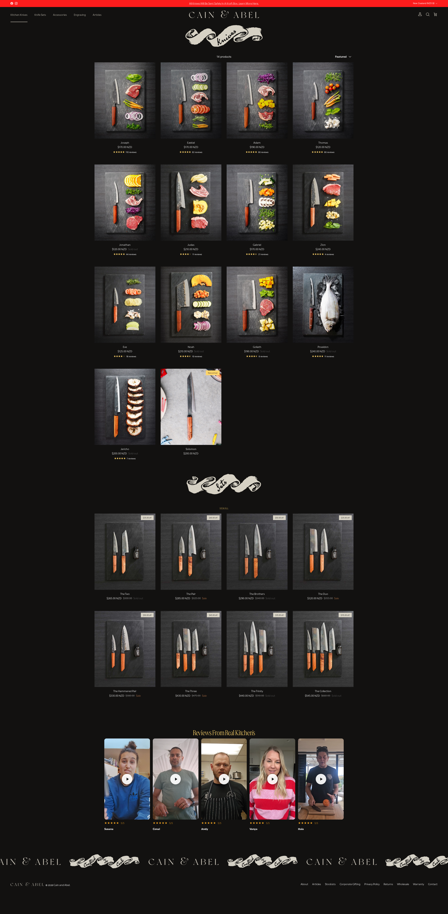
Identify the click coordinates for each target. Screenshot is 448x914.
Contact (433, 884)
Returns (388, 884)
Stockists (330, 884)
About (304, 884)
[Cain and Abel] (224, 14)
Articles (97, 14)
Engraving (80, 14)
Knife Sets (40, 14)
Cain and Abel (62, 884)
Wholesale (403, 884)
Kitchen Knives (18, 14)
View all (224, 508)
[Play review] (127, 779)
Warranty (418, 884)
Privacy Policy (372, 884)
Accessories (60, 14)
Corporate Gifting (350, 884)
